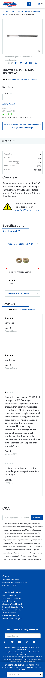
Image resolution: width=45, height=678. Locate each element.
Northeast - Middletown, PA (12, 607)
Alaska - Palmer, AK (9, 613)
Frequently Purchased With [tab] (20, 244)
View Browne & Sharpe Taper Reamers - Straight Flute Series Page (23, 126)
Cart (42, 4)
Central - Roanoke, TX (10, 601)
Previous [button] (7, 269)
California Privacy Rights (13, 647)
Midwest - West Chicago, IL (12, 604)
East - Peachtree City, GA (11, 610)
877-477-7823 (14, 579)
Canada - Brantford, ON (10, 616)
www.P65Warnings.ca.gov (27, 210)
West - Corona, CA (9, 595)
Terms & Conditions (35, 652)
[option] (22, 36)
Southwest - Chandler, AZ (11, 598)
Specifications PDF (11, 231)
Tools (12, 11)
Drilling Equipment (23, 11)
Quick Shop (22, 284)
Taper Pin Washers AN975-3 (20, 272)
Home (5, 11)
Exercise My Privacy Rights (30, 647)
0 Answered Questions (29, 79)
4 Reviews (15, 79)
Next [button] (38, 269)
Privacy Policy (24, 654)
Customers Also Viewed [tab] (18, 293)
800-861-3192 (21, 582)
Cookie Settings (22, 649)
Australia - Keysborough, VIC (12, 618)
